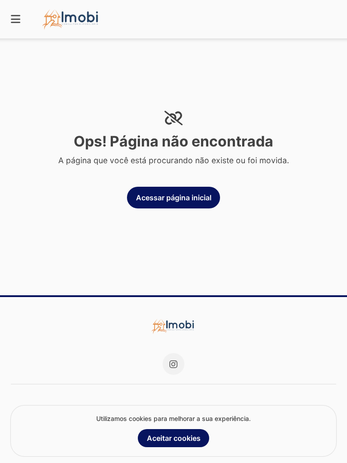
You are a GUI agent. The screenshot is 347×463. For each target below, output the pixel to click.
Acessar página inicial (173, 197)
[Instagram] (173, 364)
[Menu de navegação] (15, 19)
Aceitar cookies (174, 438)
